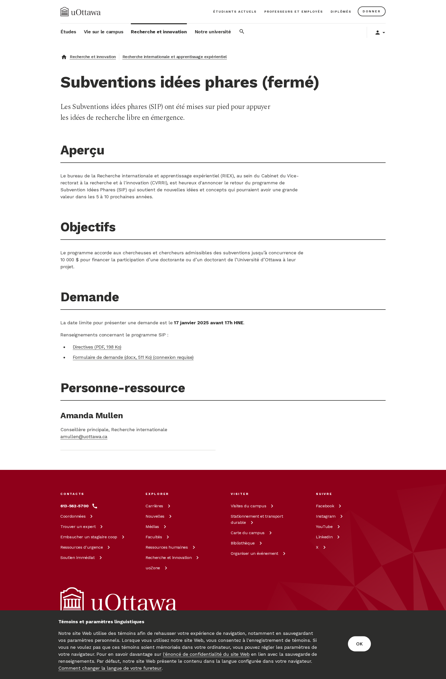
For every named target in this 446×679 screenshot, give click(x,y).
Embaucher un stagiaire (88, 536)
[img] (80, 11)
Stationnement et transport (257, 519)
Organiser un (254, 553)
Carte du (248, 532)
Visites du (248, 505)
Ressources (81, 547)
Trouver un (77, 526)
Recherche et (169, 557)
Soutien (77, 557)
